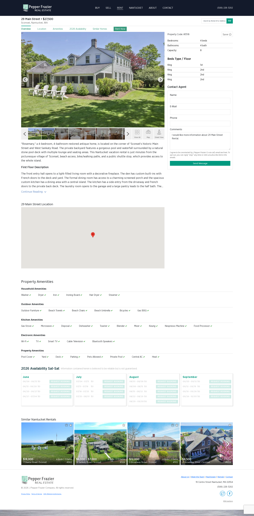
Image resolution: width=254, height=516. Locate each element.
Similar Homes (100, 29)
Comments (176, 129)
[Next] (160, 79)
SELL (108, 8)
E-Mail (173, 106)
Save (226, 34)
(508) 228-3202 (225, 8)
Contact (229, 476)
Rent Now (120, 29)
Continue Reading (32, 191)
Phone (173, 117)
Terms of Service (36, 494)
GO (229, 21)
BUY (97, 8)
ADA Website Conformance (52, 494)
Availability (78, 29)
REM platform (228, 501)
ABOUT (153, 8)
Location (41, 29)
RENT (120, 8)
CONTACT (168, 8)
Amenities (58, 29)
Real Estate (211, 476)
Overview (26, 29)
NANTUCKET (136, 8)
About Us (185, 476)
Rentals (221, 476)
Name (173, 95)
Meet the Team (197, 476)
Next (229, 443)
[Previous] (25, 79)
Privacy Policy (25, 494)
